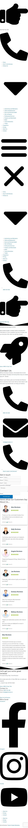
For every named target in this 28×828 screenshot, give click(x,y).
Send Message (6, 496)
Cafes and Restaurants (9, 110)
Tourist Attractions (8, 121)
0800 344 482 (7, 690)
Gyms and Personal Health (10, 112)
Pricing (4, 127)
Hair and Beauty (8, 114)
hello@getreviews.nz (8, 692)
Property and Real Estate (10, 118)
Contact (5, 130)
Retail (5, 119)
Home (4, 62)
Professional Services (9, 116)
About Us (5, 129)
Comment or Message (5, 485)
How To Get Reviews (8, 64)
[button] (14, 162)
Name (2, 477)
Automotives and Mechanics (11, 108)
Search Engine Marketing (13, 825)
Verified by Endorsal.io (7, 522)
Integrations (5, 125)
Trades (6, 123)
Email (1, 483)
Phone (2, 480)
